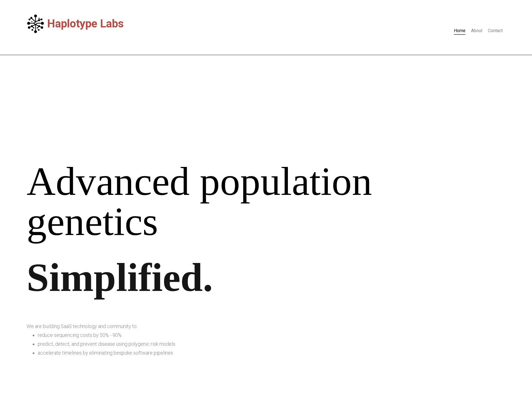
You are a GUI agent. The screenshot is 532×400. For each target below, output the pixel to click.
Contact (495, 30)
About (476, 30)
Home (460, 30)
